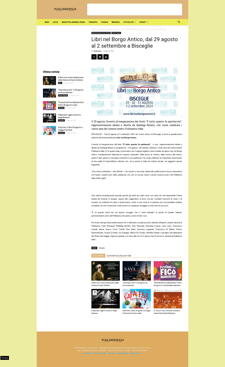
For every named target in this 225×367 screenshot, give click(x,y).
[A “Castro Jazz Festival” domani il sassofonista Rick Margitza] (168, 298)
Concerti (61, 120)
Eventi (142, 22)
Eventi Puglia (116, 33)
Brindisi (116, 22)
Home (93, 29)
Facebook (134, 353)
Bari (47, 22)
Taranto (93, 22)
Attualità (128, 22)
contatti (86, 353)
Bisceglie (102, 248)
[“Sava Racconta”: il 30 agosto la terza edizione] (137, 271)
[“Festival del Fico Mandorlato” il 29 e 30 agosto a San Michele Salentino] (168, 271)
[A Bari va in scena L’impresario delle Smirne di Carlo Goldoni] (105, 271)
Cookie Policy (122, 353)
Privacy (111, 353)
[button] (179, 22)
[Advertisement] (134, 9)
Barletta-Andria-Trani (73, 22)
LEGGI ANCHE (98, 256)
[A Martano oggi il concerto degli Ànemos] (105, 298)
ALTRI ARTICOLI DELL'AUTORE (119, 256)
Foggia (104, 22)
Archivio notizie (99, 353)
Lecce (55, 22)
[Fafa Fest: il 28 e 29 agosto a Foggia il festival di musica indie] (137, 298)
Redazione (97, 51)
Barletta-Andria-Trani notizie (108, 29)
